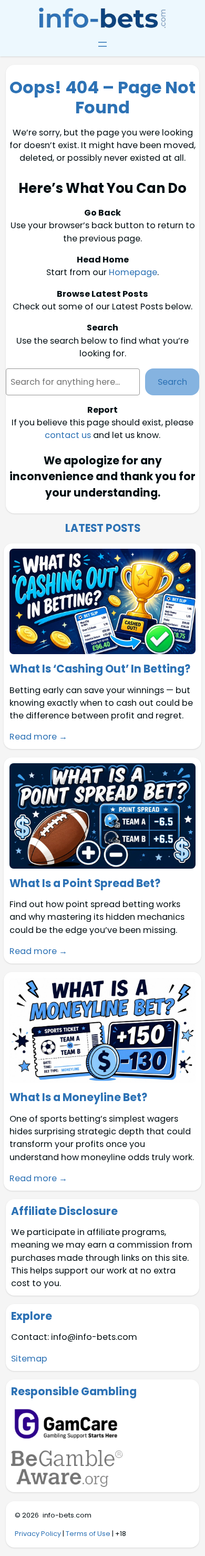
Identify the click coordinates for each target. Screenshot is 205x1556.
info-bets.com (67, 1515)
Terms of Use (88, 1533)
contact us (68, 435)
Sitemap (29, 1359)
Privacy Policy (38, 1533)
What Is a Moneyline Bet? (78, 1097)
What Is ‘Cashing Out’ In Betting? (99, 669)
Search (172, 382)
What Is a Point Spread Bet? (84, 883)
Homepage (133, 272)
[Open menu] (102, 44)
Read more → (38, 737)
